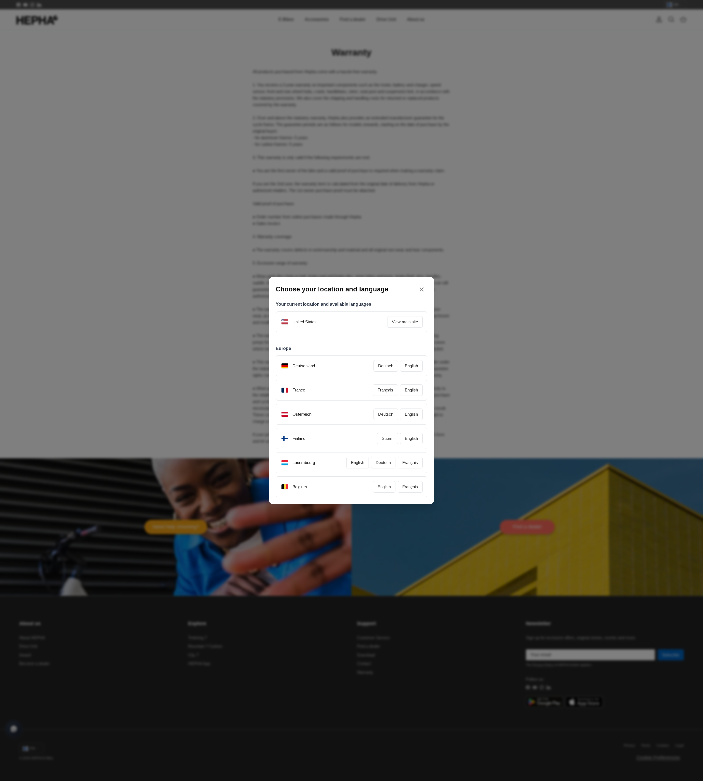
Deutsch (385, 365)
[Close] (421, 289)
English (411, 365)
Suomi (387, 438)
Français (385, 390)
